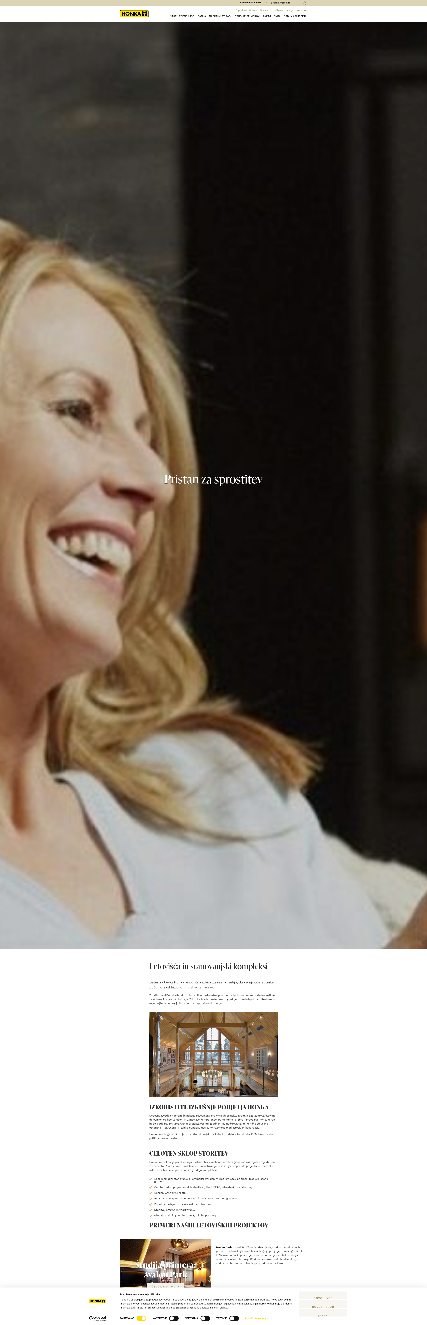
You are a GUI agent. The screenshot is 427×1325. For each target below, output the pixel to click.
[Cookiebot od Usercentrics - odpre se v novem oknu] (97, 1318)
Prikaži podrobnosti (256, 1318)
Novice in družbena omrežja (277, 10)
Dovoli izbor (323, 1306)
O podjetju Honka (246, 10)
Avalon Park (224, 1247)
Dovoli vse (323, 1298)
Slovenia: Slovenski (251, 2)
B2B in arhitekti (295, 16)
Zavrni (323, 1315)
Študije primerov (247, 16)
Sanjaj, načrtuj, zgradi (215, 16)
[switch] (174, 1318)
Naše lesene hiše (182, 16)
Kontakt (301, 10)
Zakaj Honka (272, 16)
